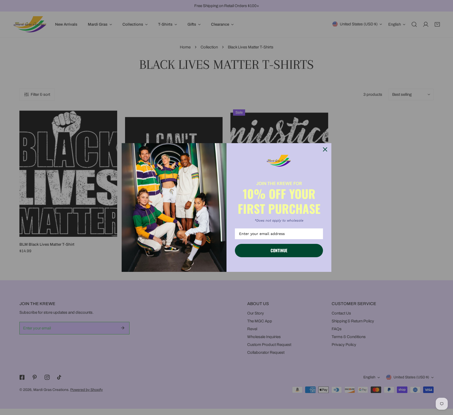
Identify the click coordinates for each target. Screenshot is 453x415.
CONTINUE (279, 250)
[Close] (325, 149)
